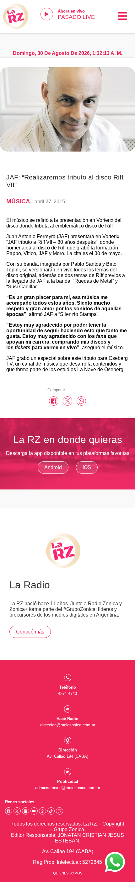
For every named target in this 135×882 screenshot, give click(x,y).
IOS (87, 467)
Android (53, 467)
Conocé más (30, 631)
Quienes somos (67, 873)
